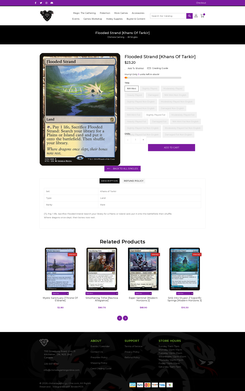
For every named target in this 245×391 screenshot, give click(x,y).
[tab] (110, 180)
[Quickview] (44, 308)
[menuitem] (84, 13)
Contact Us (97, 351)
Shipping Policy (99, 363)
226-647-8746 (51, 363)
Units (127, 134)
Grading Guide (160, 68)
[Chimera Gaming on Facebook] (35, 3)
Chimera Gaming (115, 37)
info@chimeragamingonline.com (61, 370)
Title (127, 83)
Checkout (201, 3)
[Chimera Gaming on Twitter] (41, 3)
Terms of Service (134, 346)
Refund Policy (132, 357)
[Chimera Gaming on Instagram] (46, 3)
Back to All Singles (125, 168)
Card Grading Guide (101, 368)
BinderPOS (77, 386)
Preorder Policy (99, 357)
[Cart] (202, 16)
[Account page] (196, 16)
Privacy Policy (132, 351)
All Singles (132, 37)
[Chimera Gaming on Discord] (52, 3)
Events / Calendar (100, 346)
